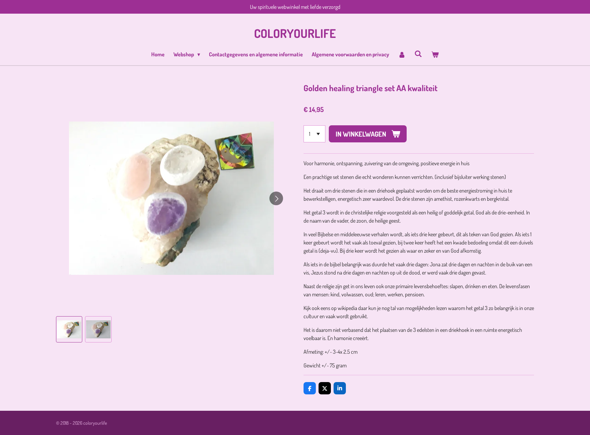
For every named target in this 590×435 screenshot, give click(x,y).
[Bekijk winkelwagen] (434, 54)
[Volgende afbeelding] (276, 198)
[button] (69, 329)
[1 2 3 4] (314, 133)
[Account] (402, 54)
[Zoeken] (418, 53)
